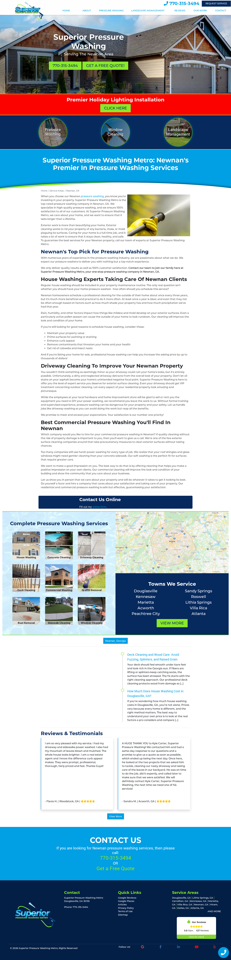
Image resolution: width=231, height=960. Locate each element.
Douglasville (145, 591)
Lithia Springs (198, 602)
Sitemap (123, 914)
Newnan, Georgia (115, 640)
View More (172, 623)
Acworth (146, 608)
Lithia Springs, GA (202, 897)
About (86, 10)
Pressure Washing (111, 10)
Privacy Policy (126, 908)
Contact (220, 10)
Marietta (146, 602)
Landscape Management (147, 10)
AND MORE (214, 911)
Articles (122, 904)
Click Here (115, 108)
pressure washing (92, 196)
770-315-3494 (183, 3)
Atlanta (199, 613)
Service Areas (57, 190)
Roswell (198, 596)
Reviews (179, 10)
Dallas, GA (183, 908)
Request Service (216, 3)
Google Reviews (127, 897)
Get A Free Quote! (105, 65)
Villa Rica (198, 608)
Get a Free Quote (115, 868)
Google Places (126, 901)
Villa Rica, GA (184, 904)
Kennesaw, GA (198, 901)
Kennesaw (146, 596)
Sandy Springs (198, 591)
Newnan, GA (72, 190)
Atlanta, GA (197, 908)
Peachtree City (146, 613)
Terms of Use (125, 911)
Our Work (200, 10)
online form (99, 506)
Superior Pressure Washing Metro (38, 948)
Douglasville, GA (181, 897)
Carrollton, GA (180, 901)
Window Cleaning (115, 132)
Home (66, 10)
